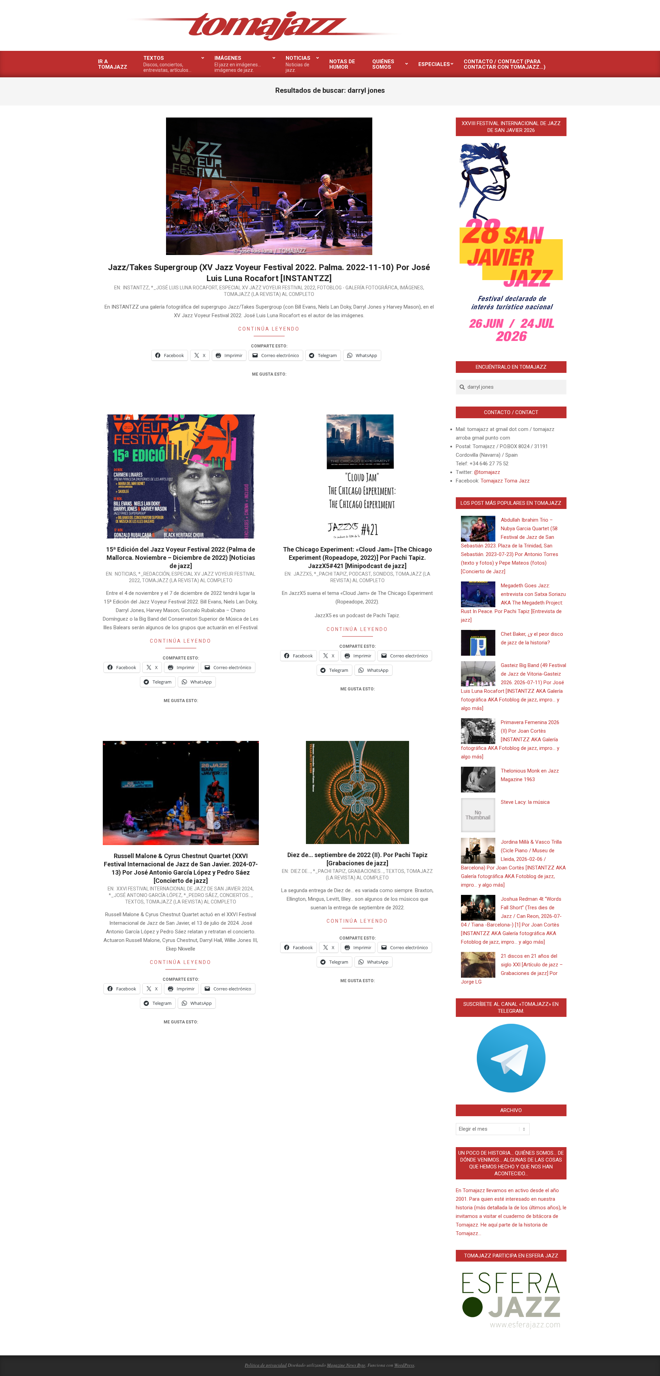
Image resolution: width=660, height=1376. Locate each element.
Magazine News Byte (346, 1365)
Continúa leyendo (269, 329)
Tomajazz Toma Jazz (505, 481)
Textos (134, 902)
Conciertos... (236, 895)
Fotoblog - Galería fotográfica (357, 287)
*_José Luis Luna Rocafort (184, 287)
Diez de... (301, 871)
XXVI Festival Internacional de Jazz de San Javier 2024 (185, 888)
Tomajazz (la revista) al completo (269, 294)
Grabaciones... (366, 871)
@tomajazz (487, 472)
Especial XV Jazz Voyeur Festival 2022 (267, 287)
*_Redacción (153, 574)
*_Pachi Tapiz (330, 574)
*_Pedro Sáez (201, 895)
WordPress (404, 1365)
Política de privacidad (266, 1365)
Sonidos (383, 574)
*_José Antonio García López (145, 895)
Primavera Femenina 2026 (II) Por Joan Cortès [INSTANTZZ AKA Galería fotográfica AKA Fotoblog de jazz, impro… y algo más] (510, 739)
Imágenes (411, 287)
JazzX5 (303, 574)
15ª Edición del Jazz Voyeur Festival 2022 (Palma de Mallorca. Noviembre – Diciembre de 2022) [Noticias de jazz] (180, 557)
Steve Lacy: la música (525, 802)
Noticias (125, 574)
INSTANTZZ (136, 287)
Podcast (360, 574)
